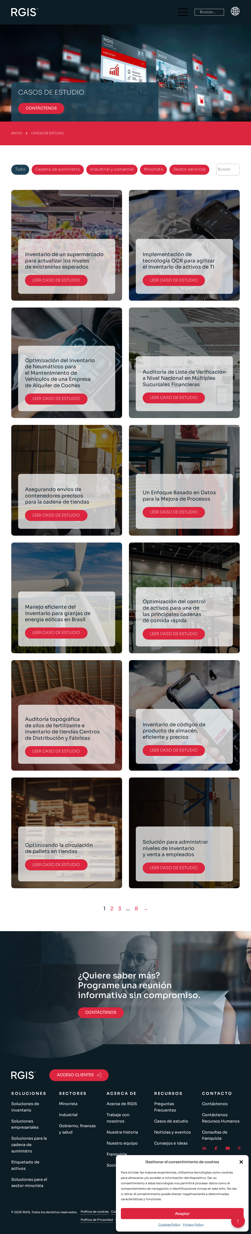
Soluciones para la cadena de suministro (29, 1144)
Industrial (68, 1114)
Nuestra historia (122, 1132)
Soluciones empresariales (24, 1124)
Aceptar (182, 1213)
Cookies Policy (169, 1224)
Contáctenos (214, 1103)
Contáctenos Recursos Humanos (220, 1118)
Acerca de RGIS (122, 1103)
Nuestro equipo (122, 1143)
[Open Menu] (183, 12)
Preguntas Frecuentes (165, 1107)
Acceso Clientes (75, 1075)
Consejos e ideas (171, 1143)
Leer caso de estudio (56, 280)
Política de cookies (95, 1211)
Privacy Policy (193, 1224)
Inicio (16, 133)
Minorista (68, 1103)
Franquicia (117, 1154)
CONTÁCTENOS (41, 108)
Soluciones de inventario (25, 1107)
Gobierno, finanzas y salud (77, 1129)
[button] (241, 1162)
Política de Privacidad (97, 1220)
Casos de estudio (171, 1121)
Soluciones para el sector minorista (29, 1182)
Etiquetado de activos (25, 1165)
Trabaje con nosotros (118, 1118)
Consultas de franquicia (214, 1135)
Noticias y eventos (172, 1132)
